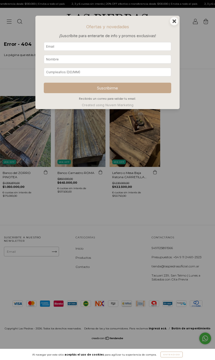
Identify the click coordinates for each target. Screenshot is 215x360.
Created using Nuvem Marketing (107, 105)
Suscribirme (107, 88)
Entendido (171, 354)
